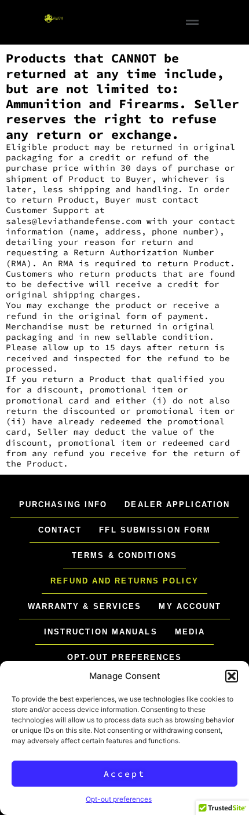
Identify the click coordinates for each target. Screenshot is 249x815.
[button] (231, 676)
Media (190, 631)
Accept (124, 773)
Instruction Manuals (101, 631)
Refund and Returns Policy (124, 581)
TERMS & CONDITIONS (124, 555)
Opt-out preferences (119, 799)
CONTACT (60, 530)
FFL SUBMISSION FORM (155, 530)
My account (190, 606)
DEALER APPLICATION (177, 504)
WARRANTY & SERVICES (85, 606)
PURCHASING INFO (63, 504)
